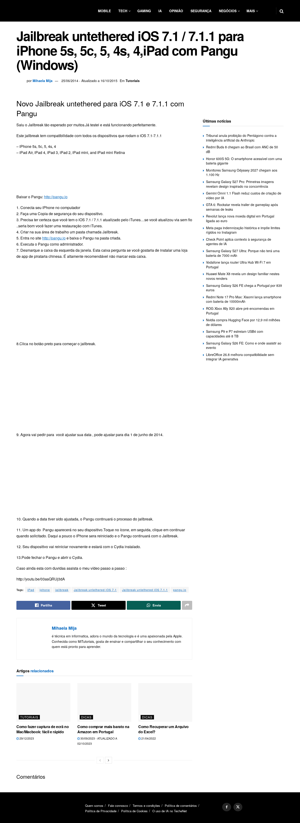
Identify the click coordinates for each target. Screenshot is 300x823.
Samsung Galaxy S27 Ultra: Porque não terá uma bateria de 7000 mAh (243, 253)
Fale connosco (118, 805)
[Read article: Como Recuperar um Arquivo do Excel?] (165, 702)
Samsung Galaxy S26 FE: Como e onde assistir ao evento (243, 345)
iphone (45, 590)
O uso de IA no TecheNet (169, 811)
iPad (30, 590)
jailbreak (61, 590)
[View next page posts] (108, 760)
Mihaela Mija (42, 80)
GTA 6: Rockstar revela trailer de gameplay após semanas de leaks (242, 207)
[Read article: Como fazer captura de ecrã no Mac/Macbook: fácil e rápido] (43, 702)
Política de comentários (181, 805)
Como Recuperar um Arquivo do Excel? (163, 729)
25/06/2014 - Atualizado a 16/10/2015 (89, 80)
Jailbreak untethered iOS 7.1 (95, 590)
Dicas (86, 717)
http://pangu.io (56, 196)
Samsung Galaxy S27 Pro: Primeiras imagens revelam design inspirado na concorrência (240, 184)
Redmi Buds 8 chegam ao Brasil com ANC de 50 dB (242, 149)
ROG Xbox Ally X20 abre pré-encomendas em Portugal (240, 310)
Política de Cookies (134, 811)
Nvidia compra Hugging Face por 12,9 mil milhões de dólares (243, 322)
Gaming (144, 10)
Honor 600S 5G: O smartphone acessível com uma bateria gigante (244, 161)
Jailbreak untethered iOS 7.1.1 (145, 590)
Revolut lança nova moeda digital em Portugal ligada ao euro (240, 218)
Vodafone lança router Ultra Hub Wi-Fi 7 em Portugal (238, 264)
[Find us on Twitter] (237, 807)
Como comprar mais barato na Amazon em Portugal (103, 729)
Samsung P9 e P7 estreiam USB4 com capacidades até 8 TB (234, 333)
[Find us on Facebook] (226, 807)
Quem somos (94, 805)
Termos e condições (146, 805)
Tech (122, 10)
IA (160, 10)
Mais (251, 10)
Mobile (104, 10)
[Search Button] (282, 11)
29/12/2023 (26, 738)
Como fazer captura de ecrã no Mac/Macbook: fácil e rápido (42, 729)
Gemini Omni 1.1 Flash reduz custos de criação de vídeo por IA (243, 195)
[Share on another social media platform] (187, 605)
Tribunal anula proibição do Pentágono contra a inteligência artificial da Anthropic (241, 137)
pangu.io (179, 590)
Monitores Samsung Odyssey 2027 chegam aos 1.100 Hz (241, 172)
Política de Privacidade (100, 811)
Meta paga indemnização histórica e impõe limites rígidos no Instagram (243, 230)
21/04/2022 (148, 738)
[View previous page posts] (100, 760)
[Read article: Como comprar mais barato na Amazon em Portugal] (104, 702)
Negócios (227, 10)
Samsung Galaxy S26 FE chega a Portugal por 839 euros (244, 287)
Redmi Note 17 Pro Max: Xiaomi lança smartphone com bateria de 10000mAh (243, 299)
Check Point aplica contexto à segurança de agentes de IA (238, 241)
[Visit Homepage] (44, 10)
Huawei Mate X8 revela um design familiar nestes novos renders (242, 276)
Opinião (176, 10)
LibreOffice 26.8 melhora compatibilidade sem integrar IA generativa (240, 357)
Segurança (201, 10)
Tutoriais (133, 80)
